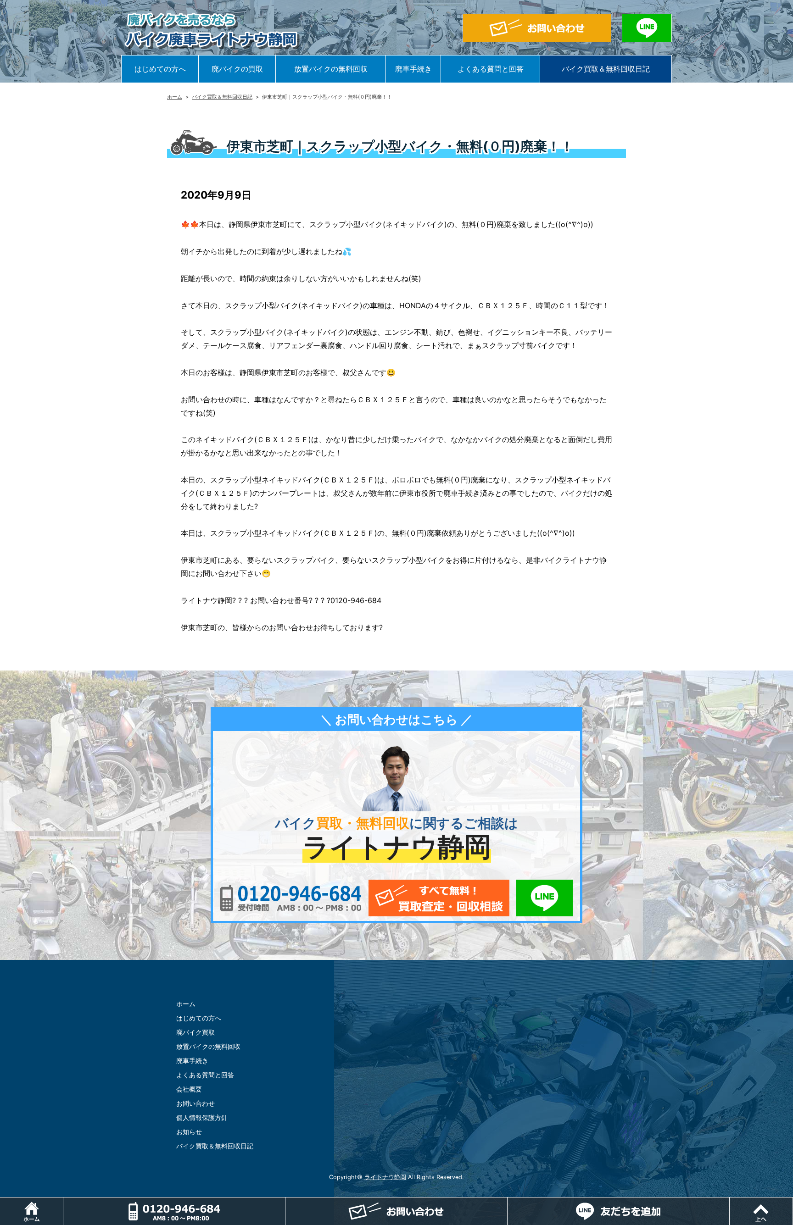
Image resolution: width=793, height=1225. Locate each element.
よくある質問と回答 (491, 68)
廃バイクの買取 (237, 68)
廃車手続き (413, 68)
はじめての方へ (160, 68)
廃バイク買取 (195, 1032)
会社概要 (189, 1089)
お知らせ (189, 1132)
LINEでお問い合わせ (544, 898)
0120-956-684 (290, 898)
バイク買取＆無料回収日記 (606, 68)
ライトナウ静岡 (385, 1177)
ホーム (174, 97)
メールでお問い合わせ (439, 898)
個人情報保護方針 (202, 1117)
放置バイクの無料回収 (331, 68)
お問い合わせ (195, 1103)
